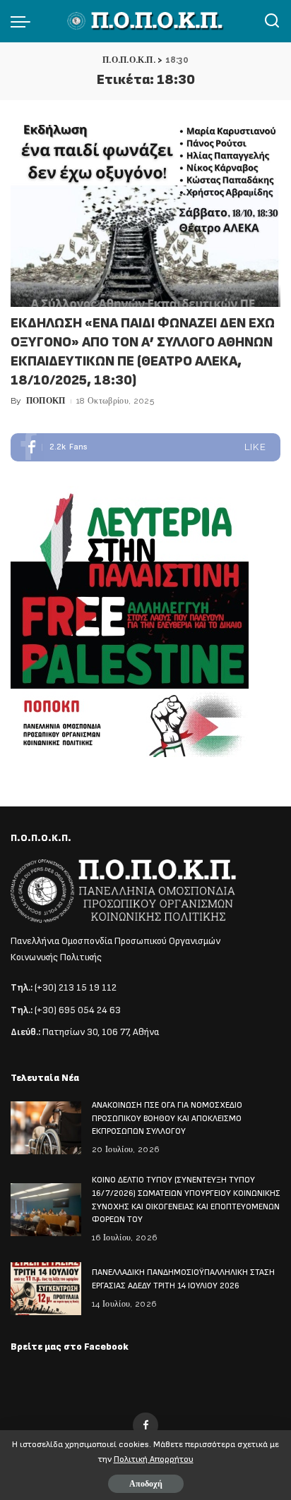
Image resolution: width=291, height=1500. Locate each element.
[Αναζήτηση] (271, 21)
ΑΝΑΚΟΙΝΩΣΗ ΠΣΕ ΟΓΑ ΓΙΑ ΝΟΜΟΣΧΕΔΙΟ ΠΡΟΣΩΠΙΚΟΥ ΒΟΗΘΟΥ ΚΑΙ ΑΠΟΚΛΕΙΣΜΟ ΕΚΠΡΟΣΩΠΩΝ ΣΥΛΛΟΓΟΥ (167, 1118)
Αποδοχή (145, 1484)
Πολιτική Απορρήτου (154, 1459)
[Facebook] (145, 447)
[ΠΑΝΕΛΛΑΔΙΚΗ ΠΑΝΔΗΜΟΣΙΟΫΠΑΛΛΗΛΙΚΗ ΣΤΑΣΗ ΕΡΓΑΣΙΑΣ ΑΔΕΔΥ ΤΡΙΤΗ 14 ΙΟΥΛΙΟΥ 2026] (46, 1288)
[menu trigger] (24, 21)
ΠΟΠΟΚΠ (46, 401)
